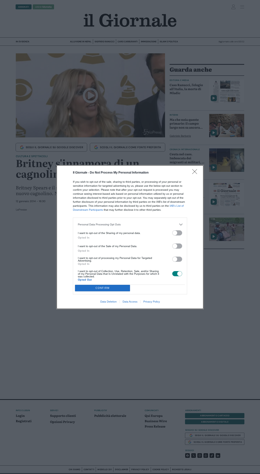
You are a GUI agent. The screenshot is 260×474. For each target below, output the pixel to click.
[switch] (177, 232)
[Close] (195, 172)
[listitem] (130, 225)
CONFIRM (103, 288)
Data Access (130, 301)
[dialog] (130, 237)
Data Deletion (108, 301)
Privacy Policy (151, 301)
